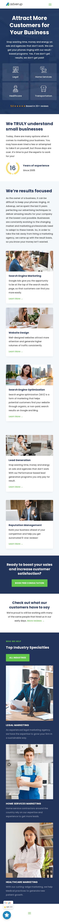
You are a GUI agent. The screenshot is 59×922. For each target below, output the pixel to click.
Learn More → (16, 298)
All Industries (17, 657)
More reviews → (35, 620)
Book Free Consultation (29, 583)
